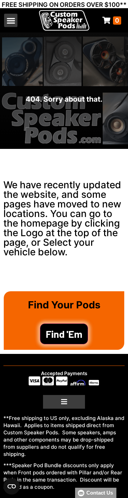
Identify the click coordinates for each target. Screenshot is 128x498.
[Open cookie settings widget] (11, 486)
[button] (10, 20)
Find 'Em (64, 334)
